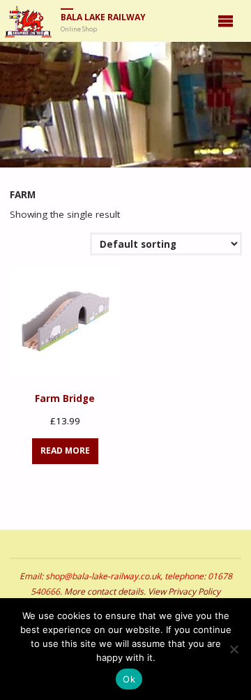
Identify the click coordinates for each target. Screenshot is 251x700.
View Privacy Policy (184, 591)
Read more (65, 450)
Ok (129, 679)
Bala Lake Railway (103, 17)
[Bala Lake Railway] (28, 21)
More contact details (104, 591)
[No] (234, 649)
